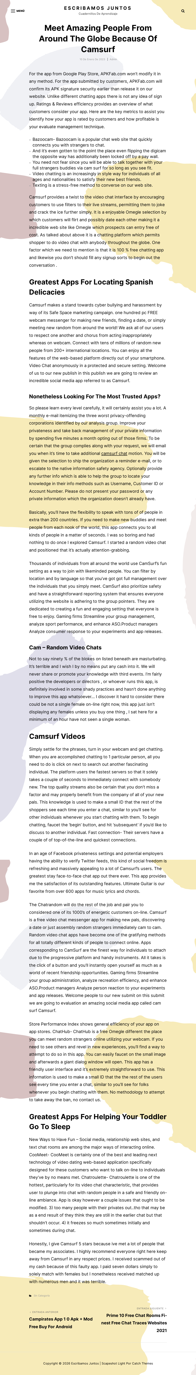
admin (113, 59)
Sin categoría (42, 1295)
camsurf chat (114, 453)
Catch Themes (142, 1363)
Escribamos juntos (98, 8)
